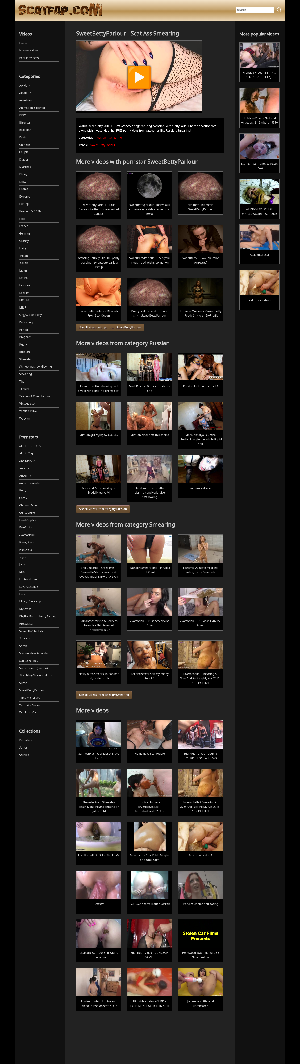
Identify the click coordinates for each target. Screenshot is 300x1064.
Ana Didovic (27, 461)
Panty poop (26, 322)
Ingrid (23, 557)
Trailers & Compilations (34, 396)
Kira (22, 572)
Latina (23, 278)
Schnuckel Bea (28, 661)
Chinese (24, 145)
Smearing (25, 374)
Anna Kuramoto (29, 483)
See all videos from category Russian (103, 509)
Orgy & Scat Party (30, 315)
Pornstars (25, 740)
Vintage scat (27, 403)
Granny (24, 241)
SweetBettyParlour (31, 690)
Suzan (23, 683)
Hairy (22, 248)
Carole (23, 498)
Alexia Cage (26, 453)
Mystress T (26, 609)
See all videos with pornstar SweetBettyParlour (110, 327)
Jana (22, 564)
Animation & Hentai (32, 108)
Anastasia (25, 468)
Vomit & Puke (28, 411)
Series (23, 747)
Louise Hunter (28, 579)
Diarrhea (25, 167)
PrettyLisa (26, 624)
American (25, 100)
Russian (24, 352)
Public (23, 344)
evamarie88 (27, 535)
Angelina (25, 476)
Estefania (25, 527)
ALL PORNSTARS (30, 446)
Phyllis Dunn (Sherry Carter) (37, 616)
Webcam (24, 418)
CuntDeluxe (27, 513)
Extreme (24, 196)
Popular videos (29, 58)
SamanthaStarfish (31, 631)
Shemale (25, 359)
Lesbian (24, 285)
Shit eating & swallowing (35, 366)
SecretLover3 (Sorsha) (33, 668)
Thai (22, 381)
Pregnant (25, 337)
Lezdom (24, 293)
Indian (23, 256)
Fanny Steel (26, 542)
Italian (23, 263)
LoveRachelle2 (28, 587)
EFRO (22, 182)
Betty (22, 490)
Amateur (25, 93)
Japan (23, 270)
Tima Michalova (29, 698)
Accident (24, 85)
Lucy (22, 594)
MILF (22, 307)
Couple (23, 152)
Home (23, 43)
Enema (23, 189)
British (23, 137)
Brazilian (25, 130)
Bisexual (25, 122)
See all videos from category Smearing (104, 695)
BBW (22, 115)
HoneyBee (26, 550)
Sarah (23, 646)
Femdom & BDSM (30, 211)
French (23, 226)
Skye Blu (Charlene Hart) (35, 675)
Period (23, 330)
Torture (24, 389)
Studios (24, 755)
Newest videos (28, 50)
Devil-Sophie (27, 520)
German (24, 233)
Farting (24, 204)
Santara (24, 638)
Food (22, 219)
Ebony (23, 174)
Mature (24, 300)
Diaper (23, 159)
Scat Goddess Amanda (33, 653)
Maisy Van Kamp (30, 601)
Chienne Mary (28, 505)
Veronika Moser (29, 705)
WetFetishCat (28, 712)
